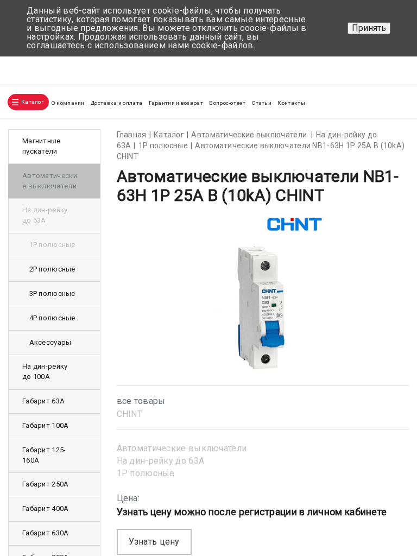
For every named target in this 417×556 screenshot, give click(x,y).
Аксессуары (50, 342)
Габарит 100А (45, 425)
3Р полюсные (52, 293)
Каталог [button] (32, 102)
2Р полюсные (52, 269)
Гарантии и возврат (176, 103)
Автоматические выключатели (182, 448)
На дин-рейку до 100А (45, 371)
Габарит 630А (45, 533)
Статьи (261, 103)
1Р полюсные (146, 473)
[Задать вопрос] (396, 66)
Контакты (291, 103)
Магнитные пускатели (41, 146)
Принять (369, 28)
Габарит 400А (45, 508)
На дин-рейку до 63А (161, 461)
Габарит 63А (43, 401)
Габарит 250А (45, 484)
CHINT (130, 414)
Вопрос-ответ (227, 103)
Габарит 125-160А (44, 455)
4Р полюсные (52, 318)
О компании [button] (68, 103)
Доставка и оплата (116, 103)
